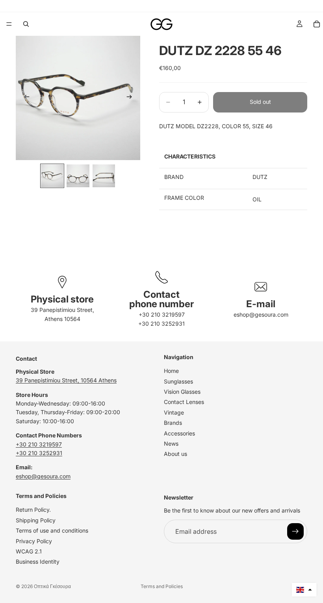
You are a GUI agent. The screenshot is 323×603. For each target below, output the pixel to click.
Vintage (174, 412)
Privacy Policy (34, 540)
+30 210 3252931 (161, 323)
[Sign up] (295, 531)
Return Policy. (33, 509)
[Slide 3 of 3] (104, 175)
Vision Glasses (182, 391)
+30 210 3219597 (162, 314)
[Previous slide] (24, 98)
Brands (173, 422)
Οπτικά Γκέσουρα (52, 586)
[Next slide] (131, 98)
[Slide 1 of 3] (52, 175)
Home (171, 370)
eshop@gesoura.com (261, 314)
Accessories (179, 433)
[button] (304, 590)
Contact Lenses (184, 401)
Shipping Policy (36, 520)
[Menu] (9, 24)
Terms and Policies (162, 586)
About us (175, 453)
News (171, 443)
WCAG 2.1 (29, 551)
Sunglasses (178, 381)
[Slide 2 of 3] (78, 175)
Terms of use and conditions (52, 530)
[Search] (26, 24)
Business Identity (37, 561)
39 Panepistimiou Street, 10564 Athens (66, 380)
